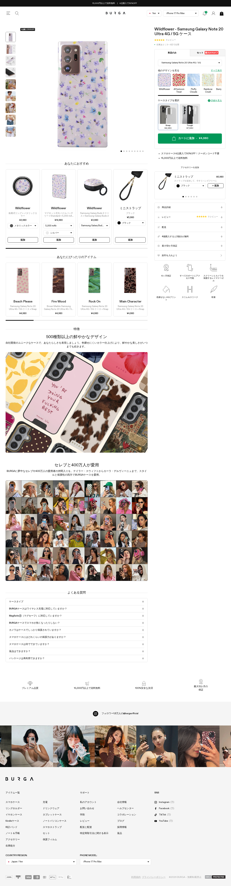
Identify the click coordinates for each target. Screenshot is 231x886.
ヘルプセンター (125, 808)
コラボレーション (126, 815)
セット (207, 53)
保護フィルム (50, 839)
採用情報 (122, 827)
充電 (45, 802)
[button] (165, 40)
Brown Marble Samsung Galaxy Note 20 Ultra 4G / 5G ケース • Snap (58, 308)
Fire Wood (58, 301)
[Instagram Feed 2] (157, 746)
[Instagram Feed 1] (115, 746)
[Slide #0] (121, 151)
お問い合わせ (87, 808)
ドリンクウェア (51, 808)
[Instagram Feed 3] (199, 746)
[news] (204, 13)
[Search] (17, 13)
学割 (82, 815)
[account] (213, 13)
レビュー (84, 821)
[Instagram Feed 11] (32, 746)
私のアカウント (88, 802)
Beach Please (22, 301)
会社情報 (122, 802)
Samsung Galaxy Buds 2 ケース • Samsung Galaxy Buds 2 (94, 214)
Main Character (130, 301)
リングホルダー (14, 808)
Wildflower (22, 208)
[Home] (115, 13)
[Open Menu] (8, 13)
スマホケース (13, 802)
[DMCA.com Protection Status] (215, 877)
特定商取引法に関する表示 (94, 833)
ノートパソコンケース (54, 821)
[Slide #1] (124, 151)
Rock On (94, 301)
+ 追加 (215, 185)
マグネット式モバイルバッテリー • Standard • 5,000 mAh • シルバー (58, 214)
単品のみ (172, 53)
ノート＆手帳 (13, 833)
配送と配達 (86, 827)
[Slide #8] (143, 151)
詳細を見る (216, 101)
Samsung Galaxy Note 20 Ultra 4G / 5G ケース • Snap (23, 307)
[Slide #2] (126, 151)
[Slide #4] (132, 151)
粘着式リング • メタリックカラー (23, 214)
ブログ (120, 821)
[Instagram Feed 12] (74, 746)
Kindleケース (12, 821)
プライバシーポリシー (154, 877)
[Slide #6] (137, 151)
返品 (119, 833)
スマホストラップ (52, 827)
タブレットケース (52, 815)
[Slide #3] (129, 151)
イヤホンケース (14, 815)
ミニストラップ (130, 208)
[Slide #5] (134, 151)
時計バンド (11, 827)
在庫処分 (10, 846)
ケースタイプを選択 (168, 101)
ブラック (130, 213)
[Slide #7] (140, 151)
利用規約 (136, 877)
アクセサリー (13, 839)
